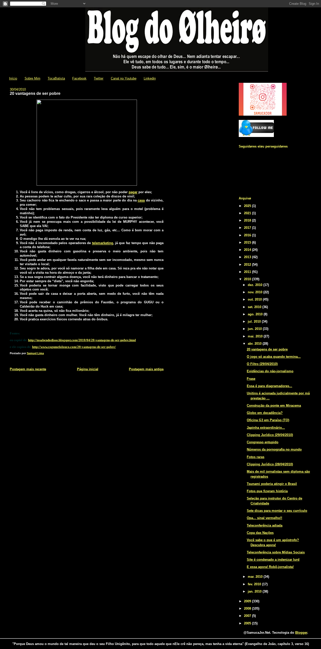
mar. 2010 (256, 577)
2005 (248, 623)
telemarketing (102, 243)
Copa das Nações (260, 533)
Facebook (79, 78)
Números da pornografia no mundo (274, 449)
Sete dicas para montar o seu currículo (277, 511)
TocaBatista (56, 78)
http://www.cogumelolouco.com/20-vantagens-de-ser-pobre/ (74, 347)
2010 (248, 279)
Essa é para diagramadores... (269, 386)
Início (13, 78)
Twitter (98, 78)
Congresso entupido (262, 442)
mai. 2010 (256, 336)
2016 (248, 235)
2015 (248, 242)
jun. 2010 (255, 329)
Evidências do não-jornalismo (270, 371)
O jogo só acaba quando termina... (274, 356)
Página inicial (87, 369)
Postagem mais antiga (146, 369)
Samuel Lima (35, 353)
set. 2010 (255, 307)
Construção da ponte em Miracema (274, 405)
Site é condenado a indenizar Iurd (273, 559)
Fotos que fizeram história (267, 491)
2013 (248, 257)
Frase (251, 379)
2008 (248, 608)
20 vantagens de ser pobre (267, 349)
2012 (248, 264)
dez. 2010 (255, 285)
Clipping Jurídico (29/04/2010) (270, 435)
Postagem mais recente (28, 369)
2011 (248, 272)
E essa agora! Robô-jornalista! (270, 567)
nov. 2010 (255, 292)
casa (141, 200)
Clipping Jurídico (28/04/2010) (270, 464)
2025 (248, 206)
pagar (133, 192)
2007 (248, 616)
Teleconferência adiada (264, 525)
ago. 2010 (256, 314)
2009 (248, 601)
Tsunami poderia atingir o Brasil (272, 484)
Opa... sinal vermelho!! (264, 518)
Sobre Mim (32, 78)
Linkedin (150, 78)
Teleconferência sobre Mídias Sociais (276, 552)
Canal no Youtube (123, 78)
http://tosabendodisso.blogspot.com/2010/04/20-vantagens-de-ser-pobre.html (82, 340)
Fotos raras (255, 457)
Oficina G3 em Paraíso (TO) (268, 420)
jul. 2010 (255, 321)
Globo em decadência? (265, 413)
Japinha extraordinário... (266, 427)
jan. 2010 (255, 591)
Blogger (301, 632)
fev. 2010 (255, 584)
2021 (248, 213)
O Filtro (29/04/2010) (262, 364)
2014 (248, 250)
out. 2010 (255, 299)
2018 (248, 220)
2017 (248, 228)
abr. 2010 (255, 343)
